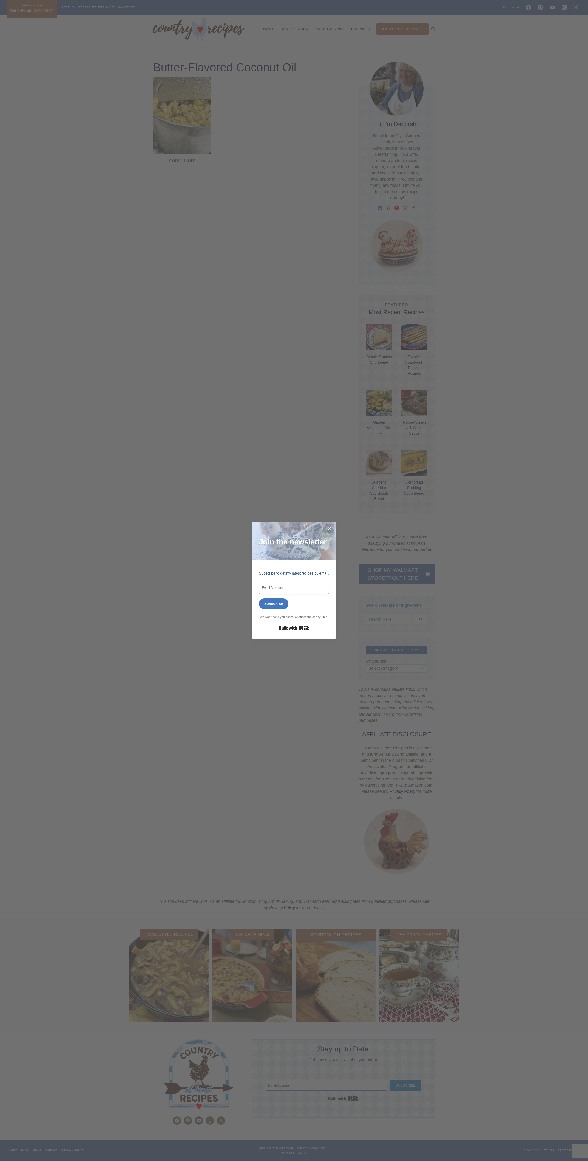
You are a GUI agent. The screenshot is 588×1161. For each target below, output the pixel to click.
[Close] (329, 528)
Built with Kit (294, 628)
